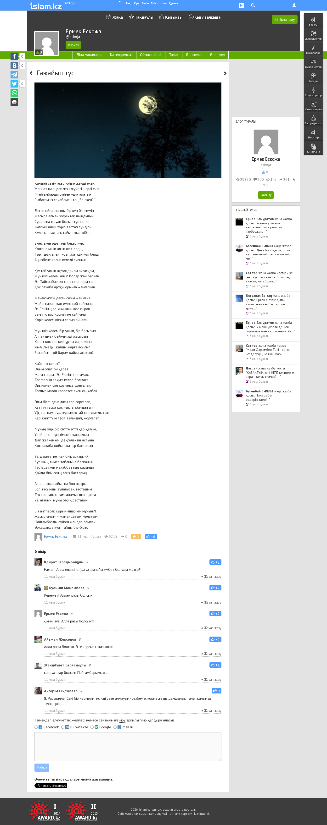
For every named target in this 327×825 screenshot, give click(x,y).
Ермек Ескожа (55, 536)
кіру (122, 720)
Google (105, 727)
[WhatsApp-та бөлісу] (14, 93)
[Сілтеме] (87, 562)
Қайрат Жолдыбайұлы (64, 562)
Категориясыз (121, 54)
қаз (67, 2)
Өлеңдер (217, 54)
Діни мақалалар (89, 54)
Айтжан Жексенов (60, 639)
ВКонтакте (79, 727)
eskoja (266, 164)
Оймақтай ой (151, 54)
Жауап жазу (212, 576)
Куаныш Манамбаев (67, 587)
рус (73, 2)
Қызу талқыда (207, 17)
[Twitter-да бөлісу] (14, 84)
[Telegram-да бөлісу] (14, 74)
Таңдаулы (144, 17)
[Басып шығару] (14, 102)
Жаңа (118, 17)
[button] (151, 536)
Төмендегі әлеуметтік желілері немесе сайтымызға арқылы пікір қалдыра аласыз (104, 720)
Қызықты (173, 17)
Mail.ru (127, 727)
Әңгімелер (194, 54)
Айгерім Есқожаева (61, 690)
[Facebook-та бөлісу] (14, 56)
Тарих (174, 54)
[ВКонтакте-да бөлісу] (14, 65)
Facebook (51, 727)
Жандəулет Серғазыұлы (65, 665)
